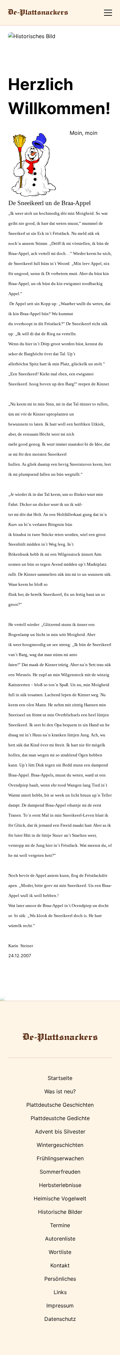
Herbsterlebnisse (60, 1185)
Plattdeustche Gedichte (60, 1118)
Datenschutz (60, 1319)
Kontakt (60, 1265)
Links (60, 1292)
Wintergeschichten (60, 1145)
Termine (60, 1225)
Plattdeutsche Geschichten (60, 1104)
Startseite (60, 1078)
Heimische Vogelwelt (60, 1198)
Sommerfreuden (60, 1171)
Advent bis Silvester (60, 1131)
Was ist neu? (60, 1091)
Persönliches (60, 1278)
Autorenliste (60, 1238)
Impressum (60, 1305)
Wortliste (60, 1252)
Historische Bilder (60, 1211)
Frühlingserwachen (60, 1158)
